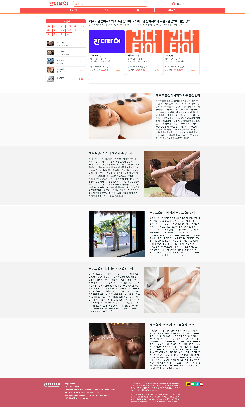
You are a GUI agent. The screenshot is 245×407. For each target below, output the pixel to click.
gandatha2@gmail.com (100, 395)
